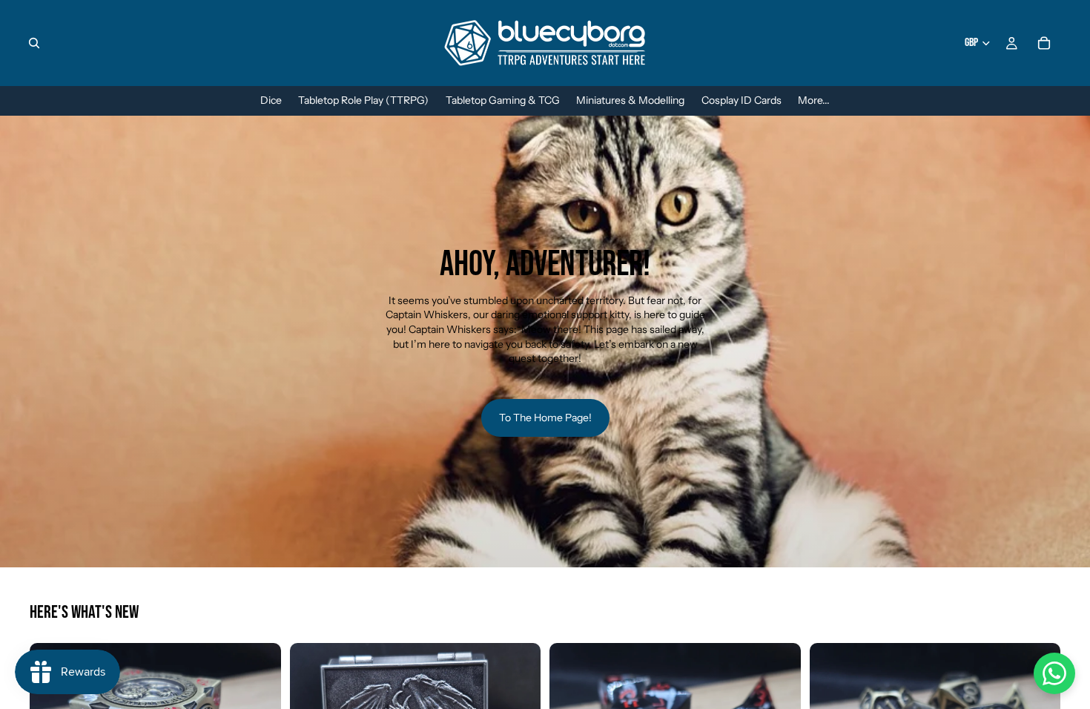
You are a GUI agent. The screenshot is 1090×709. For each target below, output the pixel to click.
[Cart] (1044, 43)
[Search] (34, 43)
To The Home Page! (545, 417)
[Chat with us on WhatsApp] (1054, 673)
